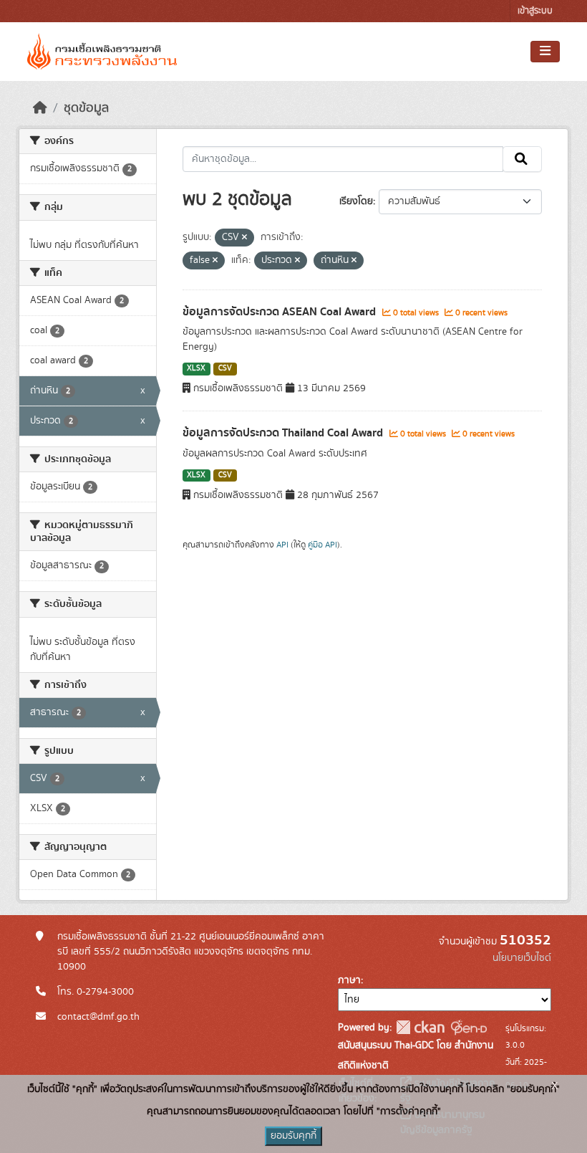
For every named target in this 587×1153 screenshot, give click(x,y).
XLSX (196, 368)
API (282, 544)
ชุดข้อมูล (86, 108)
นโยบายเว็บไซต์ (522, 958)
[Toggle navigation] (545, 51)
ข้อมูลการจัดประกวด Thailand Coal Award (284, 433)
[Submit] (522, 159)
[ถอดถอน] (244, 238)
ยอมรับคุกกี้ (293, 1136)
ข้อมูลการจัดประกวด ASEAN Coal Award (281, 311)
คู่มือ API (322, 544)
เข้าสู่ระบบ (535, 11)
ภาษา (349, 980)
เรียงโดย (356, 201)
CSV (225, 368)
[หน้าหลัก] (40, 108)
